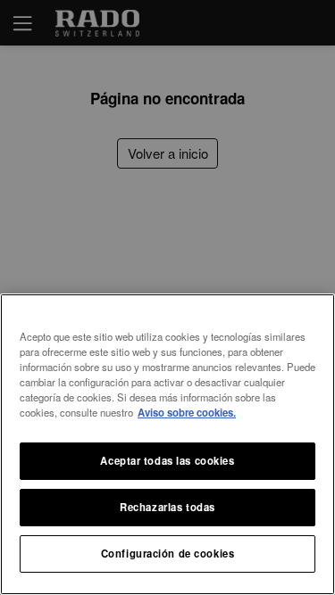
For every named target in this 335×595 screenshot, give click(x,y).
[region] (167, 444)
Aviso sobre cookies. (187, 412)
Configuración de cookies (168, 553)
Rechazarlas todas (167, 507)
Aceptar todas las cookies (167, 460)
